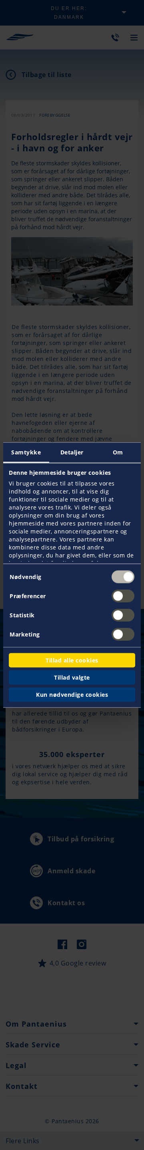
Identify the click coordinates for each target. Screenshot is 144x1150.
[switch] (123, 596)
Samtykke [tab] (26, 452)
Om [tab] (118, 452)
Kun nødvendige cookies (72, 694)
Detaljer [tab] (72, 452)
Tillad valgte (72, 677)
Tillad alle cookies (72, 660)
